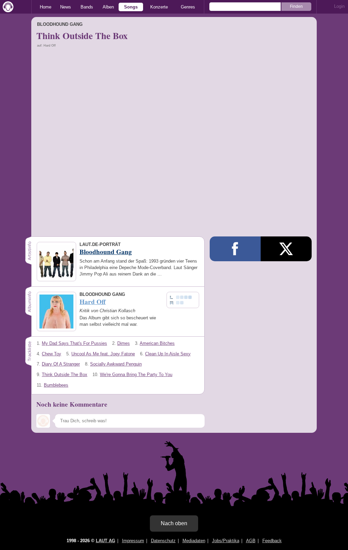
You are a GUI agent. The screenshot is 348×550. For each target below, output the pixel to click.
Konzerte (159, 7)
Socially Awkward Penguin (116, 364)
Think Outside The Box (64, 374)
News (65, 7)
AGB (251, 540)
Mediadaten (193, 540)
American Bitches (157, 343)
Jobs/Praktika (225, 540)
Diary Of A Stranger (61, 364)
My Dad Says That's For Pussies (74, 343)
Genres (188, 7)
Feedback (272, 540)
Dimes (123, 343)
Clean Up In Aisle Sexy (168, 353)
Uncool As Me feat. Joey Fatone (103, 353)
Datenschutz (163, 540)
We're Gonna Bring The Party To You (136, 374)
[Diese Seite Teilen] (235, 248)
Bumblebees (56, 385)
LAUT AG (105, 540)
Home (45, 7)
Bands (87, 7)
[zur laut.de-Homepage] (7, 7)
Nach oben (174, 523)
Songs (131, 7)
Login (339, 6)
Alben (108, 7)
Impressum (133, 540)
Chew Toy (51, 353)
